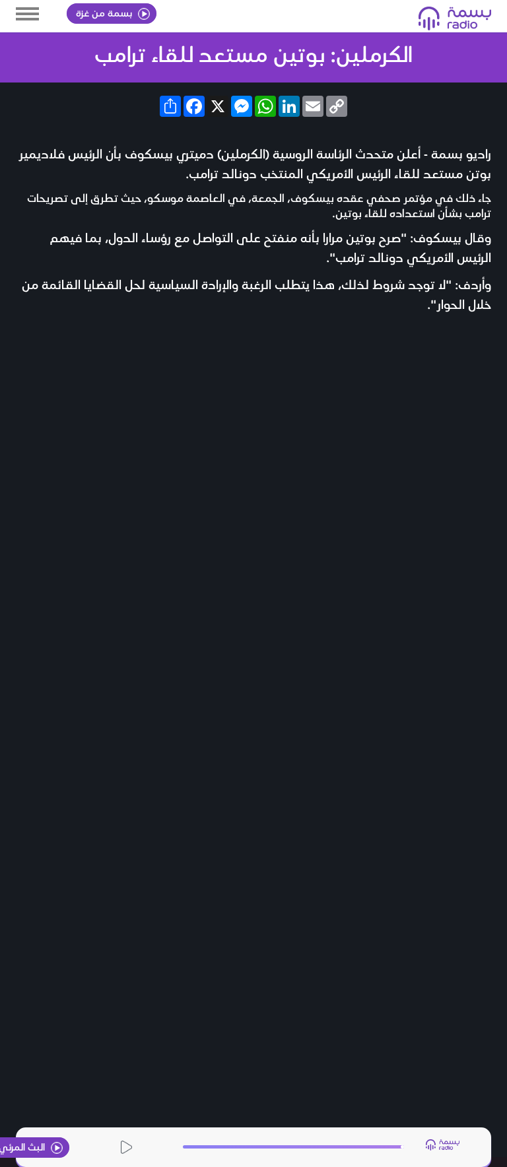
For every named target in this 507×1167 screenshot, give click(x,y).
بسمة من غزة (105, 12)
